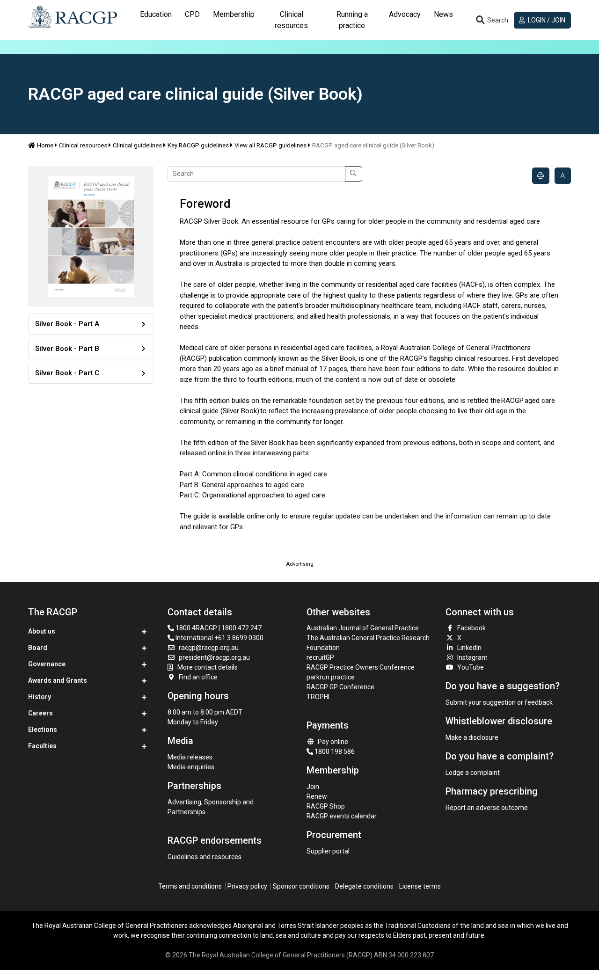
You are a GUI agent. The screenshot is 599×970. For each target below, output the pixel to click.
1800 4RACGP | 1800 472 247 (218, 628)
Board (37, 647)
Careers (40, 713)
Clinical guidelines (137, 145)
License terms (420, 886)
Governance (47, 664)
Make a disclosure (472, 737)
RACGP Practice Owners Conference (361, 667)
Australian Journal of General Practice (363, 628)
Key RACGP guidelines (198, 145)
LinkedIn (469, 647)
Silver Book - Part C (67, 373)
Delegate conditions (364, 886)
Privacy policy (247, 886)
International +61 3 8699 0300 (218, 638)
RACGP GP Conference (340, 687)
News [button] (443, 14)
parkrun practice (331, 677)
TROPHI (318, 696)
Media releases (190, 757)
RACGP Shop (326, 806)
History (39, 696)
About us (41, 631)
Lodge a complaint (473, 772)
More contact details (207, 667)
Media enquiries (191, 767)
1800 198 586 (334, 751)
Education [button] (156, 14)
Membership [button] (234, 14)
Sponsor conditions (301, 886)
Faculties (42, 746)
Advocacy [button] (405, 14)
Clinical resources (83, 145)
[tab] (155, 20)
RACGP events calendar (342, 816)
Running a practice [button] (352, 20)
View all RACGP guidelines (270, 145)
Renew (317, 796)
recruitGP (320, 657)
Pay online (333, 741)
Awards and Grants (57, 680)
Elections (42, 729)
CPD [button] (192, 14)
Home (45, 145)
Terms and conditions (190, 886)
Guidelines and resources (204, 857)
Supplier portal (328, 851)
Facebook (471, 628)
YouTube (470, 667)
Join (313, 786)
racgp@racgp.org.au (209, 647)
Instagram (472, 657)
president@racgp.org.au (214, 657)
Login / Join (545, 20)
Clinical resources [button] (291, 20)
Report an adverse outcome (487, 807)
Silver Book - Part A (67, 324)
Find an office (198, 677)
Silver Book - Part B (67, 348)
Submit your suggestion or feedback (499, 702)
